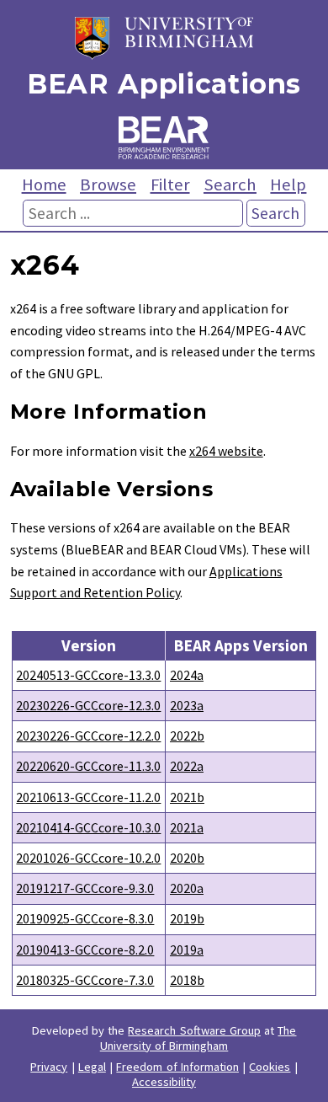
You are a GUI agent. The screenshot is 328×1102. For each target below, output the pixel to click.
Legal (92, 1066)
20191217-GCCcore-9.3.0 (85, 888)
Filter (170, 184)
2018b (187, 979)
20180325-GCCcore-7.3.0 (85, 979)
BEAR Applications (164, 84)
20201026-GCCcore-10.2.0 (88, 857)
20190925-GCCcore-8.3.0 (85, 918)
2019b (187, 918)
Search (230, 184)
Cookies (269, 1066)
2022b (187, 735)
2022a (187, 765)
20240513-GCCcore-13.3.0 (88, 674)
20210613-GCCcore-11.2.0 (88, 797)
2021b (187, 797)
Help (288, 184)
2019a (187, 949)
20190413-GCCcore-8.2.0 (85, 949)
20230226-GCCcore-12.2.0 (88, 735)
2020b (187, 857)
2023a (187, 705)
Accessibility (164, 1081)
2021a (187, 827)
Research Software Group (194, 1030)
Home (44, 184)
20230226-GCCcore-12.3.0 (88, 705)
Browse (108, 184)
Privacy (48, 1066)
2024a (187, 674)
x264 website (226, 450)
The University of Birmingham (198, 1038)
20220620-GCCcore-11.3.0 (88, 765)
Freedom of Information (177, 1066)
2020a (187, 888)
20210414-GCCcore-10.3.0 (88, 827)
